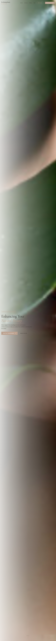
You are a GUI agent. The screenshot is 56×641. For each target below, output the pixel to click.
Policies (30, 2)
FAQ (34, 2)
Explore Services (23, 333)
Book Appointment (49, 2)
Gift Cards (40, 2)
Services (25, 2)
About (21, 2)
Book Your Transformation (8, 333)
